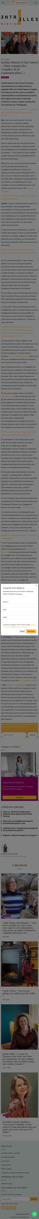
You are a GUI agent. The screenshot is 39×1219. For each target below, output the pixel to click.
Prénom (6, 602)
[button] (34, 1214)
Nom (5, 609)
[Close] (36, 585)
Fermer (22, 631)
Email (5, 617)
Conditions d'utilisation (21, 627)
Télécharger (31, 631)
